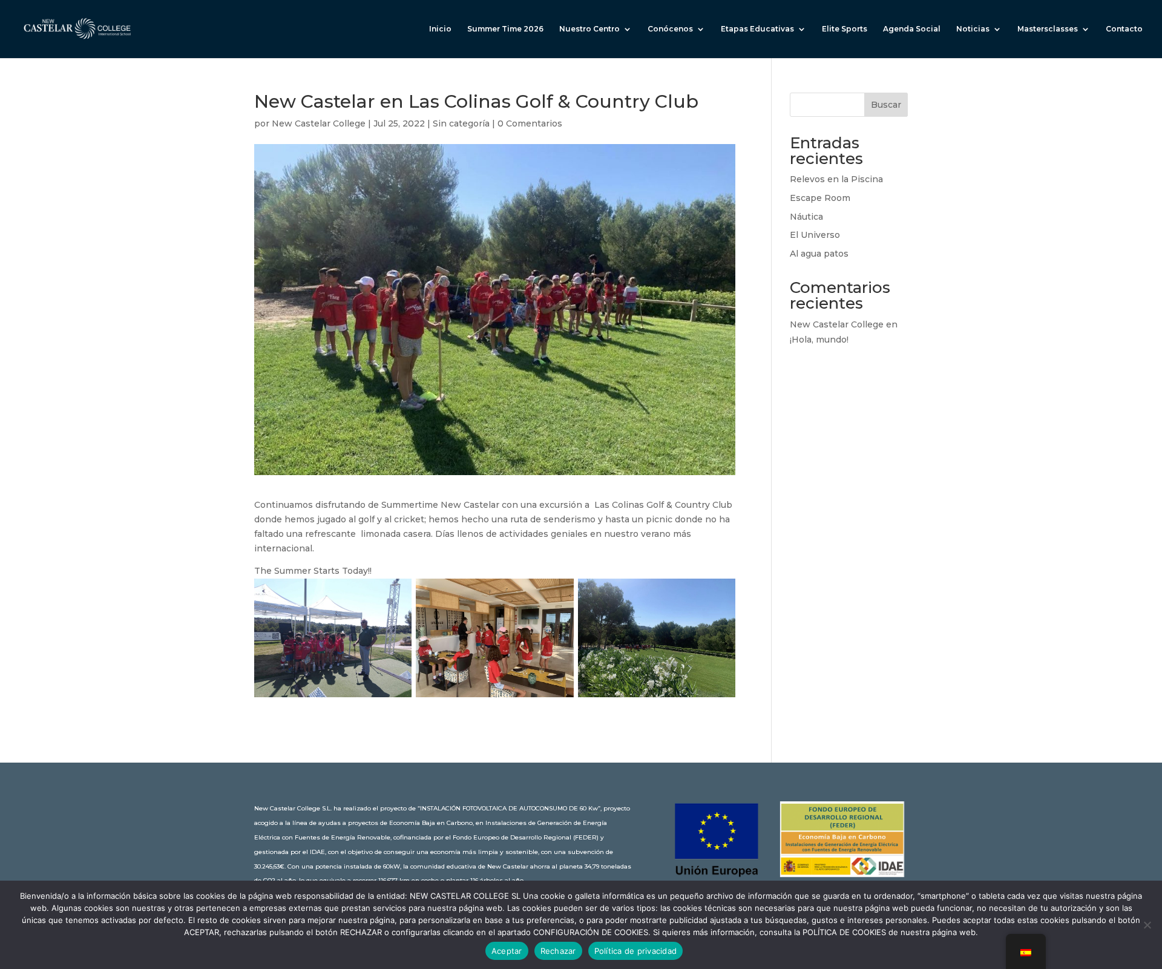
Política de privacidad (635, 951)
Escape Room (820, 197)
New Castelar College (319, 123)
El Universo (815, 234)
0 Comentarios (529, 123)
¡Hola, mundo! (819, 339)
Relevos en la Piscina (836, 179)
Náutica (806, 216)
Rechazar (558, 951)
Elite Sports (844, 29)
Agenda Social (911, 29)
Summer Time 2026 (505, 29)
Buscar (886, 104)
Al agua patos (819, 253)
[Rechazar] (1147, 925)
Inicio (440, 29)
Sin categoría (461, 123)
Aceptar (506, 951)
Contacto (1124, 29)
